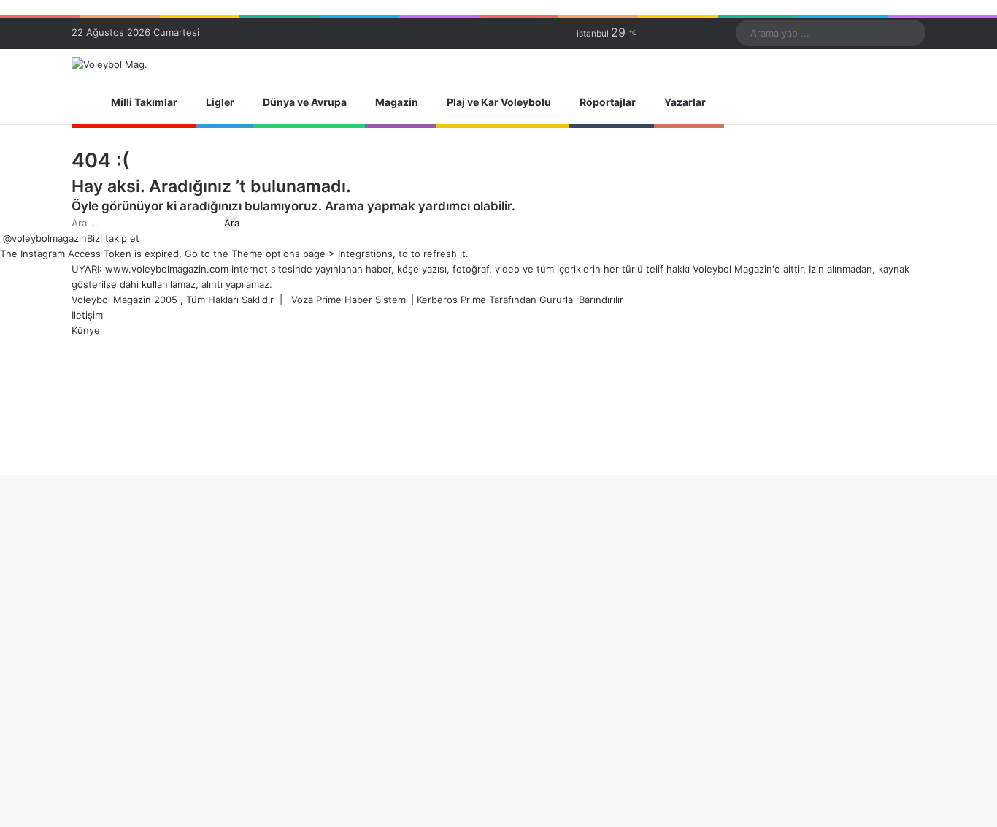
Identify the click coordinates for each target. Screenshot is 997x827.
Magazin (396, 102)
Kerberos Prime (451, 299)
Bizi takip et (113, 238)
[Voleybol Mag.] (109, 64)
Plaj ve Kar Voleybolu (499, 102)
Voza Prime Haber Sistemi (349, 299)
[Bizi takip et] (1, 238)
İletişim (87, 315)
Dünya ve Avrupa (305, 102)
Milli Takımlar (144, 102)
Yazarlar (685, 102)
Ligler (220, 102)
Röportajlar (608, 102)
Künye (86, 330)
